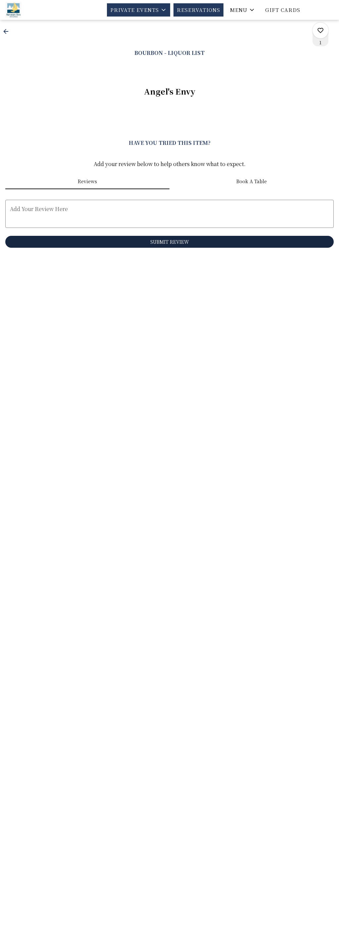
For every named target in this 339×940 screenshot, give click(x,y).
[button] (138, 10)
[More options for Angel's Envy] (320, 30)
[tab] (87, 181)
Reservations (198, 9)
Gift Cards (282, 9)
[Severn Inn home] (35, 10)
